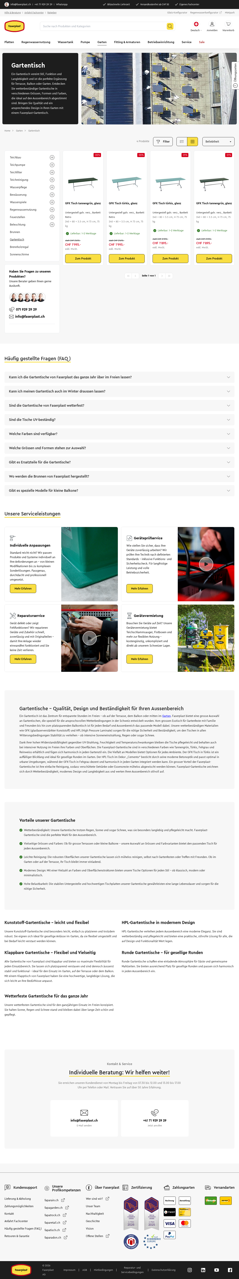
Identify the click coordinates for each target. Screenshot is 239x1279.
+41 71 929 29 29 (43, 4)
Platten (9, 42)
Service (187, 42)
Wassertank (65, 42)
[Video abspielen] (206, 564)
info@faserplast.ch (20, 4)
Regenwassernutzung (35, 42)
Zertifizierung (141, 1187)
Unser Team (93, 1206)
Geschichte (93, 1221)
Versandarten (224, 1187)
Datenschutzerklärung (164, 1270)
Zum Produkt (83, 258)
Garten (102, 42)
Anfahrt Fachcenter (34, 12)
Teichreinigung (19, 179)
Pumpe (85, 42)
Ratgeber (52, 12)
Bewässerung (18, 194)
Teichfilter (16, 172)
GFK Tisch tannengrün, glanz (83, 203)
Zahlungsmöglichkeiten (18, 1206)
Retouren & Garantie (16, 1236)
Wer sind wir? (94, 1198)
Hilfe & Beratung (12, 12)
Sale (202, 42)
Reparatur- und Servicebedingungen (132, 1270)
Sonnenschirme (19, 254)
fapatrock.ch (52, 1215)
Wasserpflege (18, 187)
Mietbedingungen (103, 1270)
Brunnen (15, 232)
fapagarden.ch (54, 1207)
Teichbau (15, 157)
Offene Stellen (94, 1236)
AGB (84, 1270)
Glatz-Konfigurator (177, 12)
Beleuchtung (17, 224)
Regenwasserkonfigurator (204, 12)
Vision (90, 1228)
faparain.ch (51, 1200)
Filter (166, 141)
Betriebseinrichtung (161, 42)
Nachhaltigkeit (95, 1213)
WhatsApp (62, 4)
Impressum (69, 1270)
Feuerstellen (17, 217)
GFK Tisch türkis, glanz (123, 203)
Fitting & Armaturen (127, 42)
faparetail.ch (52, 1222)
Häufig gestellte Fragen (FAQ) (23, 1228)
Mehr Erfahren (23, 588)
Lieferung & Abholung (17, 1198)
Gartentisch (17, 239)
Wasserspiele (18, 202)
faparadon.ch (53, 1237)
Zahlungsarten (184, 1187)
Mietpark (230, 12)
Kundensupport (25, 1187)
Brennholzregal (19, 247)
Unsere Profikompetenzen (66, 1188)
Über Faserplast (107, 1187)
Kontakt (9, 1213)
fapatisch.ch (52, 1230)
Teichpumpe (17, 164)
